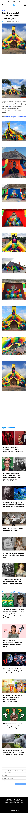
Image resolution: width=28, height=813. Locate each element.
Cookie (14, 801)
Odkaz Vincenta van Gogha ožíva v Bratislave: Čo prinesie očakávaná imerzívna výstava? (13, 504)
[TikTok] (19, 1)
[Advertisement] (14, 411)
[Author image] (2, 21)
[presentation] (14, 438)
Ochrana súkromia (8, 800)
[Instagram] (11, 1)
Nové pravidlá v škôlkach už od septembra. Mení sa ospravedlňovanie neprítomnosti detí (13, 698)
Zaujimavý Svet (10, 21)
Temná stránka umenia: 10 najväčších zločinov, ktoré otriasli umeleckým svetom (12, 582)
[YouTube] (14, 1)
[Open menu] (24, 4)
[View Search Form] (3, 5)
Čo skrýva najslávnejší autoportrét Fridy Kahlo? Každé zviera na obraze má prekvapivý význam (12, 477)
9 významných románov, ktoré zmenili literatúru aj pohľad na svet (13, 555)
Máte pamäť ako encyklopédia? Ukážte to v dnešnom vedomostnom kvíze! (12, 643)
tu (9, 106)
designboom (18, 118)
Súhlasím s (11, 781)
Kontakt (19, 799)
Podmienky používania (18, 800)
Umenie (3, 10)
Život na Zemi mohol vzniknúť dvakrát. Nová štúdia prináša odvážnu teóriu (13, 671)
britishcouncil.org (21, 116)
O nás (14, 799)
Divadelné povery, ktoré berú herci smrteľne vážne (13, 530)
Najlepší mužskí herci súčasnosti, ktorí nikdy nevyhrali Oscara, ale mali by (13, 449)
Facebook (4, 118)
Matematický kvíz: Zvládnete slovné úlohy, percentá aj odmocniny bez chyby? (13, 726)
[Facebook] (9, 1)
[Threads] (16, 1)
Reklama (9, 799)
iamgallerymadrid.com (10, 116)
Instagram (10, 118)
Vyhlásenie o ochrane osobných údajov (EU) (14, 802)
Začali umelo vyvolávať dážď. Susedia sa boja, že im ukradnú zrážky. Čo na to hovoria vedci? (14, 752)
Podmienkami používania (13, 781)
